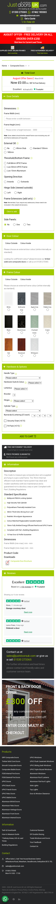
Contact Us (34, 846)
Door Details (13, 96)
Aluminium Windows (37, 773)
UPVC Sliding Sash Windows (40, 765)
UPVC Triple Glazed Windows (41, 769)
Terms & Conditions (9, 890)
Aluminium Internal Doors (11, 818)
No (8, 148)
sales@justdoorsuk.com (21, 655)
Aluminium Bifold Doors (11, 802)
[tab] (28, 96)
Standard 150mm (40, 148)
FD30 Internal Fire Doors (11, 773)
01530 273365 (23, 659)
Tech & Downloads (9, 830)
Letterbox (8, 388)
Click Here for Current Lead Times (28, 42)
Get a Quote (30, 18)
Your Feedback (35, 842)
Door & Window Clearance (40, 794)
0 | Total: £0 (29, 22)
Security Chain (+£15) (16, 421)
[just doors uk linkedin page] (19, 899)
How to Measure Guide (10, 834)
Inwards (10, 182)
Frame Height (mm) (12, 125)
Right (20, 193)
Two (28, 225)
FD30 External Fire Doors (11, 777)
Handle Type (9, 373)
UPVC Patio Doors (8, 794)
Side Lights (34, 785)
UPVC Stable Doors (9, 797)
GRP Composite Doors (10, 757)
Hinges (7, 400)
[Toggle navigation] (28, 29)
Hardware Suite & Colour (14, 382)
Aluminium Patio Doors (10, 806)
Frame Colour (13, 272)
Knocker (7, 394)
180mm (10, 152)
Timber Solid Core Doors (11, 761)
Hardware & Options (17, 366)
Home (4, 66)
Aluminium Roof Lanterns (39, 777)
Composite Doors (17, 66)
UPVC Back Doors (8, 785)
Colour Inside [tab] (25, 243)
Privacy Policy (22, 890)
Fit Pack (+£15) (13, 426)
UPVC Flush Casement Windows (42, 761)
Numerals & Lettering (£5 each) (17, 415)
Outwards (25, 182)
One (18, 225)
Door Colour (13, 236)
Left (9, 193)
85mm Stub (21, 148)
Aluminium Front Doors (10, 814)
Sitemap (42, 890)
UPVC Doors (6, 781)
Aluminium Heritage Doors (12, 810)
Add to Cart (27, 436)
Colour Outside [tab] (11, 243)
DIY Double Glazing (37, 834)
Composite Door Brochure (21, 561)
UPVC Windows (36, 757)
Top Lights (34, 790)
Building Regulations (9, 845)
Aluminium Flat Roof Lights (40, 781)
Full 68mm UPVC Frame (17, 163)
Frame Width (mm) (12, 113)
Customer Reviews (37, 830)
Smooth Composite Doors (11, 765)
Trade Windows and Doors (40, 838)
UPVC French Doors (9, 790)
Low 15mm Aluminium (16, 171)
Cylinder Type (9, 406)
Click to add (12, 211)
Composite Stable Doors (11, 769)
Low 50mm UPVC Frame (17, 167)
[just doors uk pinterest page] (13, 899)
